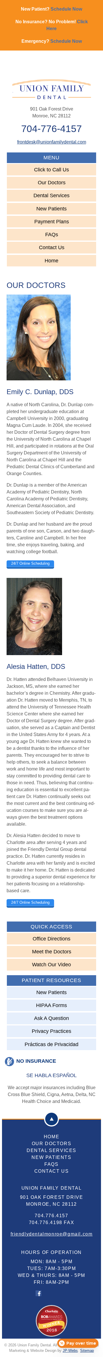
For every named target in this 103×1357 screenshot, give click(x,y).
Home (51, 261)
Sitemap (87, 1350)
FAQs (51, 234)
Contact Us (51, 247)
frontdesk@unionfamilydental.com (51, 142)
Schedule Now (66, 9)
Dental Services (51, 195)
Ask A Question (51, 1018)
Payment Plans (51, 221)
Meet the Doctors (51, 952)
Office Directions (51, 939)
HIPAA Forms (51, 1005)
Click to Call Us (51, 170)
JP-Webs (70, 1350)
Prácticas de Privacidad (51, 1044)
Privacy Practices (51, 1031)
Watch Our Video (51, 964)
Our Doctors (52, 182)
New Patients (51, 209)
